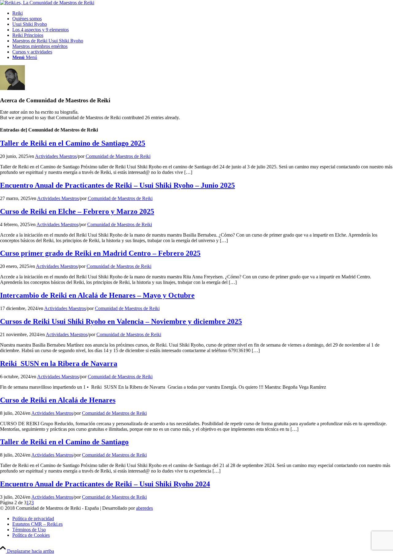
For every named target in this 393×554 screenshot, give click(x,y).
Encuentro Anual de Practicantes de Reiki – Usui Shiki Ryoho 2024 (105, 484)
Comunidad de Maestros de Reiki (118, 156)
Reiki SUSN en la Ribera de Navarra (58, 363)
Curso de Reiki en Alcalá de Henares (57, 400)
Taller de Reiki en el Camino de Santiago (64, 442)
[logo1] (47, 2)
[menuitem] (202, 13)
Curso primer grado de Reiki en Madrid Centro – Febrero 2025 (100, 253)
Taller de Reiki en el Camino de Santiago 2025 (72, 143)
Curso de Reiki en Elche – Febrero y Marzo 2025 (77, 211)
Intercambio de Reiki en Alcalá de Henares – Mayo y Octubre (97, 295)
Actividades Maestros (56, 156)
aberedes (144, 508)
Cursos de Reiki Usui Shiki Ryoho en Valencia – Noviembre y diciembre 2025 (121, 321)
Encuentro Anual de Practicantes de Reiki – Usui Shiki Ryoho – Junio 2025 (117, 185)
